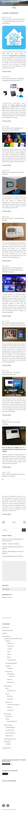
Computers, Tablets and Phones (12, 638)
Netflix (9, 707)
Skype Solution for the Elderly (18, 55)
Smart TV (8, 702)
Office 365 (10, 674)
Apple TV (9, 643)
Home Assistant (10, 733)
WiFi (7, 719)
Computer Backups (10, 663)
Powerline (8, 716)
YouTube (9, 710)
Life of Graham (10, 2)
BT (6, 688)
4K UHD (8, 744)
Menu (14, 7)
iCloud (9, 649)
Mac (8, 657)
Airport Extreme (11, 721)
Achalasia (4, 627)
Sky (6, 694)
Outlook (11, 676)
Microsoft (8, 671)
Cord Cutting (7, 686)
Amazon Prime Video (12, 704)
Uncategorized (6, 748)
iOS (8, 651)
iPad (8, 654)
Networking (7, 714)
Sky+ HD (9, 699)
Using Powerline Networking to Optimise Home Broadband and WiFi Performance (12, 270)
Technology (5, 636)
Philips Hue (8, 735)
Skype (8, 679)
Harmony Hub (9, 730)
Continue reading (6, 71)
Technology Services (9, 739)
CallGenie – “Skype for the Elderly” (11, 543)
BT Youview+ (10, 690)
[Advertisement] (14, 571)
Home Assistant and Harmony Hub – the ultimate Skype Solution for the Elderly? (13, 21)
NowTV (9, 696)
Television (6, 741)
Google (7, 666)
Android (9, 668)
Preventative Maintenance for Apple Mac (12, 556)
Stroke (4, 633)
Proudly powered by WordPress (9, 809)
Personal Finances (6, 630)
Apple (7, 641)
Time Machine (11, 660)
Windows (9, 682)
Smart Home (7, 725)
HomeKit (9, 646)
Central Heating (10, 727)
